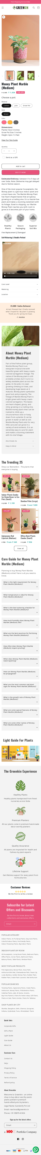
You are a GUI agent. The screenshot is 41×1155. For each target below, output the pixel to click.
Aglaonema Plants (19, 988)
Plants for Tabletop (28, 998)
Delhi (17, 1008)
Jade (14, 993)
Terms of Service (10, 1078)
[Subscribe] (34, 923)
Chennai (23, 1008)
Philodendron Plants (27, 990)
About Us (7, 1045)
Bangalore (11, 1008)
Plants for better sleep (22, 996)
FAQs (6, 1063)
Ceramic (26, 993)
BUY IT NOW (20, 172)
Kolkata (4, 1011)
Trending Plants (7, 988)
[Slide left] (2, 76)
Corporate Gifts (10, 1026)
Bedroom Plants (32, 954)
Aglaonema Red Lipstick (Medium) (9, 537)
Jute (16, 106)
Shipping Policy (10, 1068)
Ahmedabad (24, 1011)
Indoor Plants (6, 939)
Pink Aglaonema (7, 970)
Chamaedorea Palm (23, 972)
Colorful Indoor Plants (9, 941)
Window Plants (27, 959)
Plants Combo (17, 998)
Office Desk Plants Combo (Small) (28, 537)
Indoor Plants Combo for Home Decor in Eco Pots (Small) (10, 497)
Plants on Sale (6, 998)
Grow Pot (26, 106)
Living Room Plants (19, 954)
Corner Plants (15, 957)
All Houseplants (7, 954)
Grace (6, 114)
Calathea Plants (7, 993)
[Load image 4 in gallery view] (20, 75)
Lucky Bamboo (7, 975)
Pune (18, 1011)
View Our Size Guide (10, 140)
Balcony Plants (7, 959)
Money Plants (14, 990)
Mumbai (4, 1008)
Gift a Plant (8, 1031)
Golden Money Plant (19, 975)
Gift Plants (34, 996)
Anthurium (5, 990)
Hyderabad (11, 1011)
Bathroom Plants (27, 957)
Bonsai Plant (18, 970)
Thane (32, 1011)
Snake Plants (30, 988)
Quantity (4, 147)
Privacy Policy (9, 1073)
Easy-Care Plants (31, 939)
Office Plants (6, 957)
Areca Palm (26, 970)
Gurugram (30, 1008)
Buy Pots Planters (8, 996)
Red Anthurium (32, 977)
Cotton (6, 106)
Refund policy (9, 1083)
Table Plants (17, 959)
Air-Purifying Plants (18, 939)
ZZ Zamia (20, 993)
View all (20, 548)
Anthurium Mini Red (8, 972)
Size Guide (8, 1040)
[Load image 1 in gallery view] (10, 75)
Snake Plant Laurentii (18, 977)
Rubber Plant (31, 975)
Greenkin (22, 1148)
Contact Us (8, 1058)
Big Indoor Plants (25, 944)
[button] (2, 7)
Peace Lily (33, 972)
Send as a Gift (12, 157)
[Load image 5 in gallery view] (31, 75)
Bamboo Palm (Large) (29, 501)
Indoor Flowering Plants (10, 944)
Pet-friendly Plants (24, 941)
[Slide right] (38, 76)
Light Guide (8, 1036)
